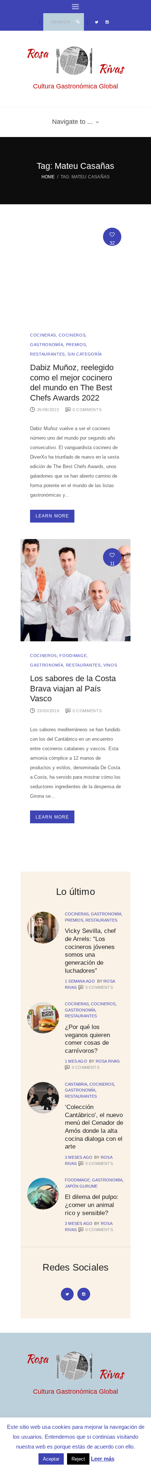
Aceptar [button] (51, 1459)
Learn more (52, 516)
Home (48, 176)
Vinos (110, 665)
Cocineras (43, 335)
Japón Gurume (81, 1186)
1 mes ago (76, 1061)
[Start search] (78, 22)
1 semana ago (80, 981)
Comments (99, 987)
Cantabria (76, 1084)
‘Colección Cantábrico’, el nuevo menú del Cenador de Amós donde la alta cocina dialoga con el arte (94, 1126)
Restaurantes (47, 354)
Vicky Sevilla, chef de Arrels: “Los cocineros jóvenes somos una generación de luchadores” (90, 950)
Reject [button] (78, 1459)
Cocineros (72, 335)
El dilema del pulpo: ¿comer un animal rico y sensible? (91, 1204)
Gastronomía (46, 344)
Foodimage (72, 655)
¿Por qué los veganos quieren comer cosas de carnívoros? (87, 1038)
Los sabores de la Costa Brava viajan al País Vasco (73, 688)
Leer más (102, 1458)
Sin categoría (84, 354)
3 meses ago (78, 1157)
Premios (76, 344)
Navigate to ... (72, 121)
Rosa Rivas (108, 1061)
